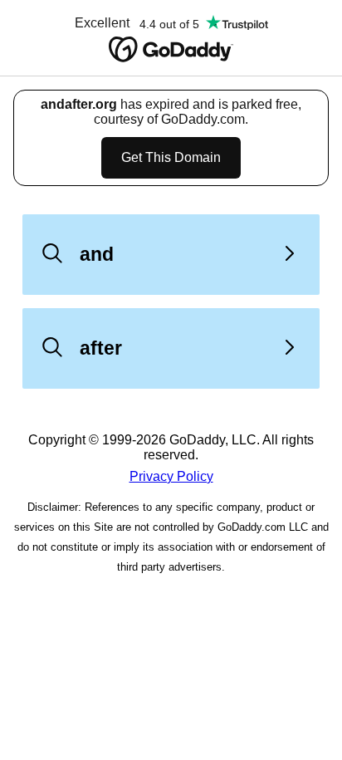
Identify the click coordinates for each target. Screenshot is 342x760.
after (101, 348)
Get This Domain (171, 157)
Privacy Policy (171, 476)
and (97, 254)
